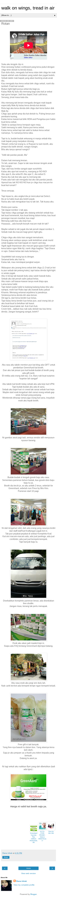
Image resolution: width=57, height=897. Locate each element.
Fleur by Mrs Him (51, 832)
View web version (28, 873)
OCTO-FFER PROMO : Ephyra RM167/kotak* (42, 836)
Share (6, 857)
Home (28, 868)
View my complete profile (24, 885)
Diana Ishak (21, 881)
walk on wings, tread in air (28, 7)
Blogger (33, 894)
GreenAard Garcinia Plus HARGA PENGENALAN (34, 837)
